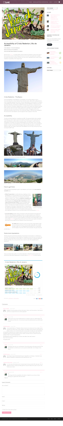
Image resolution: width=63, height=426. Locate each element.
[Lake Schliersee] (48, 58)
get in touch (30, 255)
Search (59, 2)
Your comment (5, 385)
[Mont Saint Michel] (48, 62)
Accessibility (11, 298)
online (38, 210)
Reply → (41, 308)
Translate (56, 9)
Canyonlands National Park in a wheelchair (54, 53)
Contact (56, 2)
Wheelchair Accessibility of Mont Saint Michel (53, 62)
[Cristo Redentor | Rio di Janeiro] (19, 275)
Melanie (5, 344)
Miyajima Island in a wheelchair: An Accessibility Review (55, 22)
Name (3, 396)
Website (3, 405)
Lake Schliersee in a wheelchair (54, 58)
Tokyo (11, 54)
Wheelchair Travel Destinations (40, 2)
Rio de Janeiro (16, 298)
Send (49, 44)
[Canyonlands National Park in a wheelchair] (48, 53)
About (50, 2)
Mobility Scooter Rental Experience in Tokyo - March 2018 (55, 31)
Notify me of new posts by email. (9, 409)
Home (30, 2)
